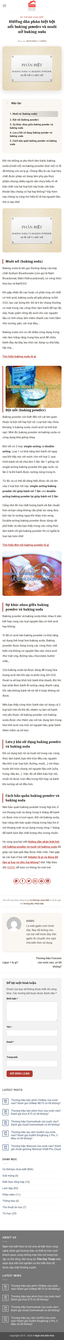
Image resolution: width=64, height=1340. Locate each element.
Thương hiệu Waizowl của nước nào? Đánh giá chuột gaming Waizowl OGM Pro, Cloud (36, 1148)
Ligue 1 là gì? (10, 962)
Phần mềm (8, 1194)
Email (10, 1042)
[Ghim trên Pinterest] (41, 881)
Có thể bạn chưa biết (32, 17)
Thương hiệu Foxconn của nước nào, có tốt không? (49, 962)
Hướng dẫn (28, 903)
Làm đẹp (7, 1188)
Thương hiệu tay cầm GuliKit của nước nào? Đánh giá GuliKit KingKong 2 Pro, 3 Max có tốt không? (34, 1135)
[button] (4, 6)
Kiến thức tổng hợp (13, 1181)
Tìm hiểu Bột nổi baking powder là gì (25, 545)
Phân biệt (39, 903)
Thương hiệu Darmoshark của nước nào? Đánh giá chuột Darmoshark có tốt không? (35, 1123)
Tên (9, 1027)
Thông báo (8, 1200)
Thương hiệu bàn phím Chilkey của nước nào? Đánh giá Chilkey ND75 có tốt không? (36, 1102)
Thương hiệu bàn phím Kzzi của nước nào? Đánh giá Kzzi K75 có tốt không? (36, 1112)
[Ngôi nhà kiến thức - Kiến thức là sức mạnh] (32, 5)
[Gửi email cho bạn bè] (35, 881)
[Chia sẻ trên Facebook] (22, 881)
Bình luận (12, 998)
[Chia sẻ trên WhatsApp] (16, 881)
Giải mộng (8, 1175)
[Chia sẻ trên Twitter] (29, 881)
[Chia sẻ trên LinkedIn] (48, 881)
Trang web (12, 1057)
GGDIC (43, 41)
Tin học (6, 1213)
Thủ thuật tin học (12, 1207)
